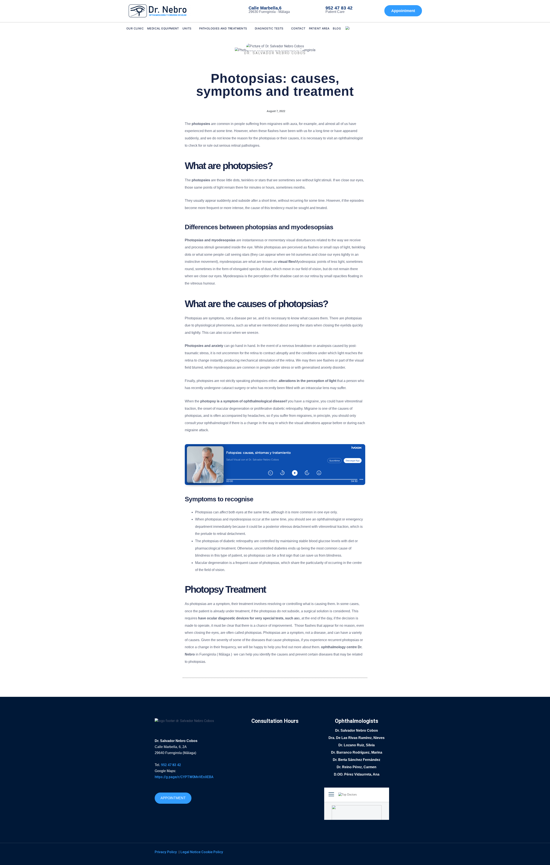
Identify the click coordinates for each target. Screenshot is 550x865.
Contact (298, 28)
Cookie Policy (212, 852)
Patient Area (319, 28)
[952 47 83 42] (317, 10)
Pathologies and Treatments (223, 28)
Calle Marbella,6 (265, 8)
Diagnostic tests (269, 28)
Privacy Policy (166, 852)
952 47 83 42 (339, 7)
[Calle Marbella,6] (240, 10)
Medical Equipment (163, 28)
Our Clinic (135, 28)
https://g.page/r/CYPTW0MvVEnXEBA (184, 777)
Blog (337, 28)
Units (186, 28)
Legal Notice (190, 852)
